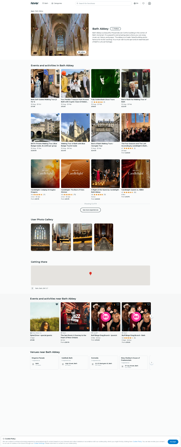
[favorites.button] (57, 71)
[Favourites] (143, 3)
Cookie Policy (137, 441)
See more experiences (90, 210)
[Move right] (151, 316)
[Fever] (34, 3)
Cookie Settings (39, 443)
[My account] (149, 3)
